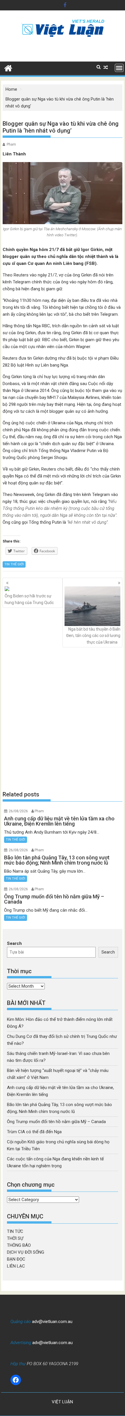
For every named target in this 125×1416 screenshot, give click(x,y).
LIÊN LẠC (16, 1266)
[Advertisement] (62, 719)
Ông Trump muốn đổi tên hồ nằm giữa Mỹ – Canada (56, 1121)
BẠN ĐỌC (16, 1259)
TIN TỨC (15, 1231)
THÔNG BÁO (19, 1245)
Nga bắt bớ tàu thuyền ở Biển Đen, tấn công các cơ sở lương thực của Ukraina (93, 635)
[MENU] (119, 68)
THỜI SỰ (15, 1238)
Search (14, 943)
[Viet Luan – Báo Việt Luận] (8, 67)
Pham (11, 144)
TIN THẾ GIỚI (14, 564)
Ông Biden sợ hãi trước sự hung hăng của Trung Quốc (29, 599)
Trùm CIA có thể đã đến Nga (34, 1131)
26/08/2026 (18, 811)
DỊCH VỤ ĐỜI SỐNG (25, 1252)
